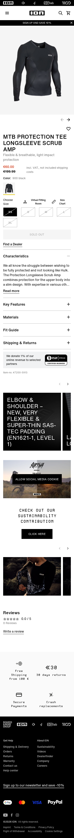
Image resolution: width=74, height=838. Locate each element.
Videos (41, 751)
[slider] (19, 494)
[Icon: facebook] (12, 815)
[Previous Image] (62, 119)
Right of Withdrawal (14, 831)
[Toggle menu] (7, 13)
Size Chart (62, 201)
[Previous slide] (60, 384)
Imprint (7, 827)
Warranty (9, 761)
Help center (10, 770)
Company (43, 761)
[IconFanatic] (34, 3)
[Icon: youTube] (5, 815)
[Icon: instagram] (17, 815)
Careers (42, 766)
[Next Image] (68, 119)
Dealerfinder (45, 756)
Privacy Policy (46, 827)
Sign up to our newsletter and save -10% (33, 785)
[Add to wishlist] (68, 128)
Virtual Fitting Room (38, 201)
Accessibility (35, 831)
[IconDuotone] (23, 3)
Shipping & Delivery (16, 747)
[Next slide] (68, 384)
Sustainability (46, 747)
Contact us (10, 766)
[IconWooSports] (66, 3)
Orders (7, 751)
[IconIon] (8, 3)
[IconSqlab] (49, 3)
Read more (11, 290)
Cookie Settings (54, 831)
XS (10, 212)
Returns (8, 756)
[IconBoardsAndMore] (7, 724)
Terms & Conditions (24, 827)
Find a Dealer (12, 244)
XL (10, 222)
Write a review (13, 631)
